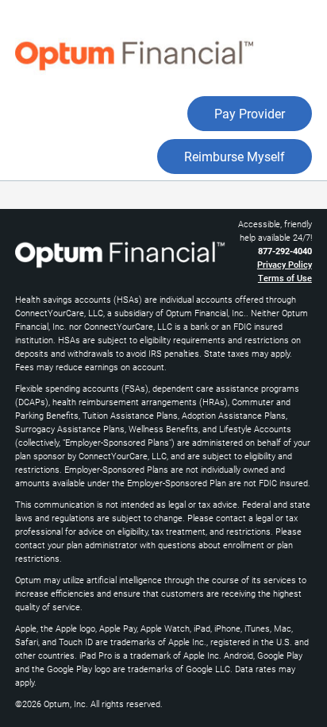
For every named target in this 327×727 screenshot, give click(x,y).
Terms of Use (285, 278)
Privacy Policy (284, 265)
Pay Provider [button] (249, 114)
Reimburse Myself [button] (234, 156)
